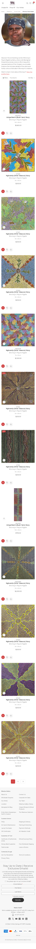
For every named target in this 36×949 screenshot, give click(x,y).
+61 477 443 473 (22, 910)
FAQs (3, 822)
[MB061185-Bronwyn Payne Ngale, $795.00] (18, 504)
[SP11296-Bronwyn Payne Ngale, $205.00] (18, 271)
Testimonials (5, 847)
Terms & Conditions (24, 855)
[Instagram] (10, 919)
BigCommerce (27, 939)
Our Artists (20, 7)
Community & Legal (6, 852)
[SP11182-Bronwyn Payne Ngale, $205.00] (18, 446)
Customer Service (6, 818)
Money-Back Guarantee (8, 844)
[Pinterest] (23, 919)
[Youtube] (17, 919)
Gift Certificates (5, 831)
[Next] (23, 781)
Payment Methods (24, 828)
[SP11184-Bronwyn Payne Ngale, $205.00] (18, 388)
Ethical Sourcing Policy (25, 839)
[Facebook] (20, 919)
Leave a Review (23, 847)
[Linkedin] (26, 919)
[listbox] (26, 78)
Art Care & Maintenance (8, 825)
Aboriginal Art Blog (6, 807)
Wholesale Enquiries (7, 797)
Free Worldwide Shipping (26, 844)
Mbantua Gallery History (26, 804)
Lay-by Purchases (6, 828)
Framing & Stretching (25, 825)
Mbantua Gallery (5, 791)
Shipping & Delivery (24, 822)
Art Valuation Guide (24, 831)
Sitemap (18, 935)
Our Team (22, 801)
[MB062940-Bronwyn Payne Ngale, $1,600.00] (18, 96)
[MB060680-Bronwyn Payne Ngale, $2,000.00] (18, 562)
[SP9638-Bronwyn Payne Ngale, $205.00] (18, 679)
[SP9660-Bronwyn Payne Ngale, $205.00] (18, 621)
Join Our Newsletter (7, 855)
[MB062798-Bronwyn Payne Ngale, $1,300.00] (18, 329)
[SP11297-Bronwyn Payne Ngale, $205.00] (18, 213)
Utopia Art (4, 7)
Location (3, 804)
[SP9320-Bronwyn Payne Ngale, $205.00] (18, 737)
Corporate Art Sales (24, 797)
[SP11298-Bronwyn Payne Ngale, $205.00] (18, 155)
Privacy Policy (5, 858)
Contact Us (22, 794)
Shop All (12, 7)
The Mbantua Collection (26, 812)
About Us (4, 794)
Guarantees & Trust (6, 836)
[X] (13, 919)
